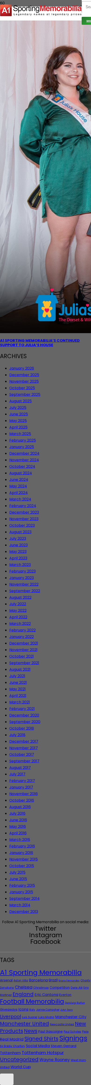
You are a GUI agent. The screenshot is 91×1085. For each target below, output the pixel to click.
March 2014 (19, 905)
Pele (85, 1032)
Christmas (41, 988)
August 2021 (20, 669)
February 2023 (22, 571)
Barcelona (38, 980)
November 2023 (23, 519)
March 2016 (19, 839)
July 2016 (17, 813)
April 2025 (18, 427)
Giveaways (9, 1009)
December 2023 (24, 512)
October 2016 (21, 800)
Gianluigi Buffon (75, 1003)
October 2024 (22, 466)
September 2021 (24, 663)
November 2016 (23, 794)
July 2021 (17, 676)
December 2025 (24, 375)
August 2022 (20, 597)
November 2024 (24, 460)
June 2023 (18, 545)
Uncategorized (19, 1059)
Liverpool (10, 1016)
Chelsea (23, 987)
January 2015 (21, 892)
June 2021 (18, 682)
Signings (73, 1038)
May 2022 (18, 610)
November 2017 (23, 748)
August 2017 (20, 767)
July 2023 (17, 538)
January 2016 (21, 852)
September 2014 (24, 898)
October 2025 (22, 388)
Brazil (53, 980)
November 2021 (23, 649)
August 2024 (20, 473)
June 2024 (18, 479)
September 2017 (24, 761)
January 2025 (21, 447)
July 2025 (17, 407)
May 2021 (17, 689)
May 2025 (18, 420)
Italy (32, 1010)
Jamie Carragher (48, 1010)
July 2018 (17, 735)
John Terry (66, 1010)
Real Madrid (12, 1039)
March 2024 (20, 499)
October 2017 (21, 754)
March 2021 (19, 702)
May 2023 (18, 551)
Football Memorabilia (32, 1001)
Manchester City (70, 1017)
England (23, 994)
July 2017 (17, 774)
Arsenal (6, 980)
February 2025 (22, 440)
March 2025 (20, 433)
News (30, 1030)
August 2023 (20, 532)
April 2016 (18, 833)
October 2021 (21, 656)
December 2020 (24, 715)
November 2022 (23, 584)
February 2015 (22, 885)
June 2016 (18, 820)
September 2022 (24, 591)
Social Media (38, 1046)
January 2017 (21, 787)
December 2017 (23, 741)
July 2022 (17, 604)
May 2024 (18, 486)
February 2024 (22, 505)
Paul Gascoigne (50, 1031)
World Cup (20, 1067)
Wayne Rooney (54, 1060)
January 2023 (21, 577)
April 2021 (17, 695)
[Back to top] (7, 1079)
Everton (65, 995)
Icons (23, 1009)
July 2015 (17, 872)
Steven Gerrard (63, 1046)
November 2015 (23, 859)
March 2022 (20, 623)
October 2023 (22, 525)
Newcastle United (62, 1024)
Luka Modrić (46, 1017)
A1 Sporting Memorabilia (41, 972)
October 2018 (21, 728)
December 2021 (23, 643)
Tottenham (10, 1052)
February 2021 (22, 708)
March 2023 (20, 564)
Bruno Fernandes (69, 980)
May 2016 (17, 826)
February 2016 (22, 846)
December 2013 (23, 911)
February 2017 (22, 780)
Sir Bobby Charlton (12, 1046)
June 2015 (18, 879)
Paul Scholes (72, 1032)
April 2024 (18, 492)
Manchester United (24, 1023)
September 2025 (24, 394)
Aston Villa (21, 980)
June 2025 (18, 414)
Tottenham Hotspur (43, 1053)
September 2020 (24, 722)
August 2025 (20, 401)
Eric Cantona (46, 994)
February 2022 (22, 630)
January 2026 (21, 368)
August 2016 (20, 807)
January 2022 (21, 636)
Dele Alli (77, 988)
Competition (60, 987)
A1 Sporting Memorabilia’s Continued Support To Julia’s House (40, 343)
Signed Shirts (41, 1038)
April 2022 (18, 617)
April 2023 (18, 558)
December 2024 (24, 453)
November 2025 (24, 381)
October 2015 (21, 866)
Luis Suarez (29, 1017)
